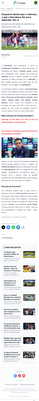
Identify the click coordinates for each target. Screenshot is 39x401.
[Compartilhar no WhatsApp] (13, 227)
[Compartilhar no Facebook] (8, 227)
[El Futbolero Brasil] (19, 2)
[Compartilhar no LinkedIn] (18, 227)
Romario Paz (6, 55)
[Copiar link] (23, 227)
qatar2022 (10, 8)
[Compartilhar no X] (3, 227)
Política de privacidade (27, 384)
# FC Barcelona (7, 238)
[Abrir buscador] (35, 2)
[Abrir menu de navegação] (3, 2)
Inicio (3, 8)
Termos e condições (11, 384)
